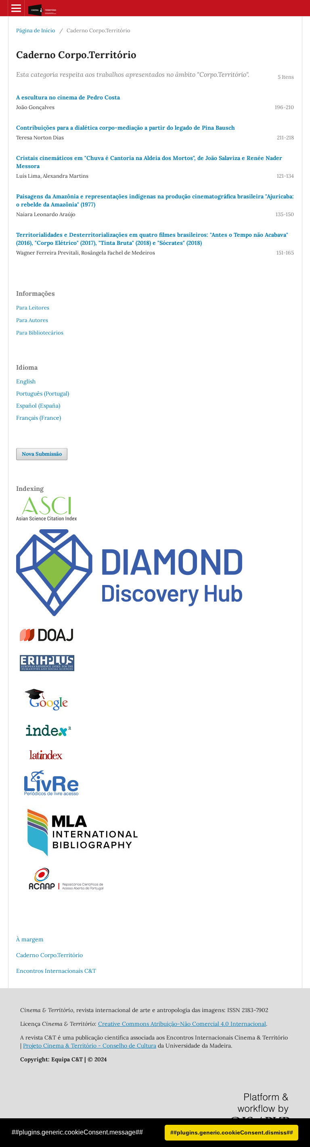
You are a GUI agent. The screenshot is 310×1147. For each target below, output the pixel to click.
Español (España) (38, 405)
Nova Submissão (42, 453)
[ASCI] (46, 518)
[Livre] (51, 795)
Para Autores (32, 320)
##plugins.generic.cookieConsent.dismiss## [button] (231, 1132)
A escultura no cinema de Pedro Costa (68, 97)
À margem (30, 939)
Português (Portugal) (42, 393)
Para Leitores (32, 307)
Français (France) (38, 417)
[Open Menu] (16, 8)
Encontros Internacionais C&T (56, 970)
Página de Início (35, 30)
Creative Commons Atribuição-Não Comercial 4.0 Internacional (182, 1023)
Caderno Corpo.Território (49, 955)
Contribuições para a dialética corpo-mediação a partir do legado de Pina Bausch (125, 127)
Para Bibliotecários (39, 332)
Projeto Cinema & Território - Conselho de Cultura (89, 1045)
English (26, 381)
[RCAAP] (65, 889)
